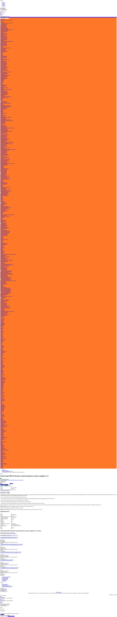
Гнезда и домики (3, 188)
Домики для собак (3, 43)
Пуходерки (2, 316)
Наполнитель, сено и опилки (5, 291)
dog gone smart (2, 339)
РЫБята (1, 457)
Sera (1, 397)
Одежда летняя (3, 50)
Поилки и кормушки (3, 294)
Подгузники (2, 35)
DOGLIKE (2, 340)
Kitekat (1, 363)
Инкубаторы (2, 295)
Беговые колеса (3, 282)
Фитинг (1, 248)
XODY (1, 412)
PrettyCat (1, 387)
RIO (1, 394)
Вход (1, 12)
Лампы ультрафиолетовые (4, 208)
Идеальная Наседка (3, 437)
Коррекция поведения (4, 91)
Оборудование (2, 201)
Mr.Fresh (1, 376)
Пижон (1, 451)
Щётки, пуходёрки (3, 315)
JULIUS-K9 (2, 361)
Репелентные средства (4, 142)
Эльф (1, 467)
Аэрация (1, 251)
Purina (1, 391)
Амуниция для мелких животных (5, 289)
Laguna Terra (2, 366)
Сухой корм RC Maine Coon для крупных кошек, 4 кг (9, 568)
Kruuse (1, 364)
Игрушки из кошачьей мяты (5, 147)
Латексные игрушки (3, 68)
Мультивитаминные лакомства (5, 106)
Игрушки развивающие (4, 154)
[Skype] (9, 485)
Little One (1, 367)
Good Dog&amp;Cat (3, 351)
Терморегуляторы (3, 215)
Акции (3, 2)
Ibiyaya (1, 356)
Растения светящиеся (4, 233)
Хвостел (1, 464)
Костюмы (1, 60)
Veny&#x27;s (2, 407)
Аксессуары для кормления (5, 179)
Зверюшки (2, 430)
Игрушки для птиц (3, 182)
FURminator (2, 346)
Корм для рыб (2, 226)
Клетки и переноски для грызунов (6, 273)
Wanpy (1, 411)
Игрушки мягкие (3, 153)
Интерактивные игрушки (4, 155)
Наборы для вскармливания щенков (6, 29)
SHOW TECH (2, 399)
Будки (1, 100)
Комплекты (2, 167)
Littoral (1, 368)
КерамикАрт (2, 439)
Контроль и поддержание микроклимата (7, 214)
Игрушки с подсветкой (4, 66)
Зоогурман (2, 432)
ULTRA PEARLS (3, 406)
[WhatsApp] (8, 485)
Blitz (1, 329)
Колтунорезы (2, 309)
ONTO (1, 380)
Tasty (1, 401)
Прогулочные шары (3, 283)
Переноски (2, 116)
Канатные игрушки (3, 67)
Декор (1, 196)
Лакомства (2, 104)
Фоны (1, 200)
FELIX (1, 343)
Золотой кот (2, 431)
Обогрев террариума (3, 210)
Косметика (2, 302)
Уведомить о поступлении (4, 484)
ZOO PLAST (2, 414)
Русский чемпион (3, 456)
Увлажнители (2, 217)
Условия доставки (5, 577)
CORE (1, 336)
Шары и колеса (3, 281)
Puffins (1, 390)
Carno (1, 330)
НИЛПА (1, 447)
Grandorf (1, 353)
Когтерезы (2, 308)
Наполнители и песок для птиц (5, 191)
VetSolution (2, 408)
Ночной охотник (3, 448)
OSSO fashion (2, 381)
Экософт (1, 466)
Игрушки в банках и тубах (4, 150)
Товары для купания (3, 38)
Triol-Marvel (2, 405)
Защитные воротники (4, 140)
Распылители (2, 245)
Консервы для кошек (3, 107)
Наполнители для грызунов (5, 278)
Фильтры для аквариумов (4, 265)
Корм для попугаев (3, 176)
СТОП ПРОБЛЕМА (3, 458)
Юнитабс (1, 468)
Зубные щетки (2, 141)
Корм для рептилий (3, 195)
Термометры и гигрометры (4, 216)
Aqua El (1, 322)
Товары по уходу (3, 301)
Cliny (1, 335)
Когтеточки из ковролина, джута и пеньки (7, 163)
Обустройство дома (3, 169)
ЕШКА (1, 428)
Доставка (3, 3)
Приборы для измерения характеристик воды (8, 254)
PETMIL (1, 385)
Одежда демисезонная (4, 51)
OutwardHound (2, 382)
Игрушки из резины (3, 64)
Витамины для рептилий (4, 194)
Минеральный (2, 121)
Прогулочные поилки (3, 129)
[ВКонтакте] (2, 485)
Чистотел (1, 465)
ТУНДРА (1, 461)
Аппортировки (2, 74)
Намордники (2, 79)
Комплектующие (3, 77)
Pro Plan (12, 515)
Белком (1, 419)
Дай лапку (2, 423)
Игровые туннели (3, 171)
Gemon (1, 348)
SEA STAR (2, 396)
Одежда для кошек (3, 172)
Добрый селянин (3, 426)
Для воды (2, 262)
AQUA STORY (2, 323)
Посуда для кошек (3, 125)
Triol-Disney (2, 404)
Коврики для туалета (3, 137)
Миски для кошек (3, 126)
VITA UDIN (2, 409)
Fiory (1, 344)
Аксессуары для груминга (4, 299)
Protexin (1, 389)
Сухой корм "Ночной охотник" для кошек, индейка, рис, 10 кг (10, 552)
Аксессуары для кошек (4, 168)
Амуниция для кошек (3, 164)
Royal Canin (2, 395)
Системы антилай (3, 92)
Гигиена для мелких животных (5, 290)
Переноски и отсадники (4, 206)
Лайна (1, 443)
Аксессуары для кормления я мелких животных (8, 280)
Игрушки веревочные (4, 73)
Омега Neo (2, 449)
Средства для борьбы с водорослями (6, 264)
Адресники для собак (4, 76)
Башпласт (2, 418)
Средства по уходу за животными (6, 296)
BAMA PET (2, 325)
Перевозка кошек (3, 115)
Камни (1, 237)
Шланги (1, 249)
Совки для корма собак (4, 30)
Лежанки (1, 111)
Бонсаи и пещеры (3, 228)
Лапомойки (2, 40)
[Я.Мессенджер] (0, 485)
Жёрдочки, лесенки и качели (5, 187)
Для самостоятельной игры (5, 75)
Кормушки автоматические (4, 256)
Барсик (1, 417)
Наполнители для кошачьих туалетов (6, 120)
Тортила (1, 460)
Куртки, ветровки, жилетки (4, 59)
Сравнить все (15, 535)
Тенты (1, 99)
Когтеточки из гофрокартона (5, 159)
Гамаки (1, 46)
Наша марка (2, 446)
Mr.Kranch (2, 377)
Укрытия (1, 199)
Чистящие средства (3, 39)
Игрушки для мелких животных (5, 288)
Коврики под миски (3, 127)
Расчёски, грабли (3, 313)
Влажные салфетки (3, 36)
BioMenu (1, 328)
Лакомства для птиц (3, 178)
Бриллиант (2, 420)
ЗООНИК (1, 434)
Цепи (1, 83)
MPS (1, 375)
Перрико (1, 450)
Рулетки (1, 82)
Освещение (2, 252)
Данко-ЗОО (2, 424)
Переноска (2, 95)
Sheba (1, 398)
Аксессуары (2, 202)
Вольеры (1, 98)
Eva (1, 342)
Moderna (1, 372)
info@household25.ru (3, 589)
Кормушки (2, 180)
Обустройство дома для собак (5, 47)
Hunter (1, 355)
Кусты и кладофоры (3, 230)
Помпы (1, 253)
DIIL (1, 338)
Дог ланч (1, 427)
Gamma (1, 347)
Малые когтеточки (3, 161)
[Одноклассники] (3, 485)
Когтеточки (2, 158)
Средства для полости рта (4, 305)
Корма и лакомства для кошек (5, 103)
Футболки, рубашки (3, 56)
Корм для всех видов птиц (4, 175)
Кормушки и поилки (3, 128)
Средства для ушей (3, 306)
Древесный (2, 123)
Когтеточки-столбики (3, 160)
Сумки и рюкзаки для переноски (5, 96)
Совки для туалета (3, 135)
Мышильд (2, 445)
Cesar (1, 333)
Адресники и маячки (3, 165)
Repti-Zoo (2, 393)
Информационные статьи (6, 585)
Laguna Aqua (2, 365)
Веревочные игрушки (4, 183)
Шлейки (1, 84)
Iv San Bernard (2, 358)
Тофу (1, 124)
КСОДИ (1, 442)
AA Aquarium (2, 319)
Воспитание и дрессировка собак (6, 89)
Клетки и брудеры (3, 297)
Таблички (1, 88)
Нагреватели (2, 257)
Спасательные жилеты (4, 93)
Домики (1, 109)
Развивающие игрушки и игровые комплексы (8, 149)
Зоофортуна (2, 435)
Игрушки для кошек (3, 146)
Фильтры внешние (3, 268)
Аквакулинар (2, 416)
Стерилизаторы (3, 259)
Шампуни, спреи (3, 144)
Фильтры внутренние (3, 269)
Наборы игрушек (3, 69)
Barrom (1, 326)
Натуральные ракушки (4, 239)
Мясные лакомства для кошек (5, 105)
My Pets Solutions (3, 378)
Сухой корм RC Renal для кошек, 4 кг (6, 560)
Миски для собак (3, 26)
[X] (6, 485)
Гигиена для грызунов (4, 276)
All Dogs (1, 321)
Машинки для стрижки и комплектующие (7, 311)
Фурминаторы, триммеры (4, 314)
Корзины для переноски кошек (5, 119)
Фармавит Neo (2, 463)
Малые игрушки (3, 148)
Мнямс (1, 444)
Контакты (3, 5)
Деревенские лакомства (4, 425)
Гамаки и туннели (3, 287)
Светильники (2, 209)
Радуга (1, 455)
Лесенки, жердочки (3, 184)
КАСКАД (1, 438)
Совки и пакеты (3, 33)
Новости (3, 4)
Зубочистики (2, 436)
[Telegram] (4, 485)
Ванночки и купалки (3, 190)
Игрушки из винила (3, 63)
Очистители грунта (3, 244)
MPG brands (2, 374)
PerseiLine (2, 384)
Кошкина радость (3, 441)
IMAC (1, 357)
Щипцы (1, 250)
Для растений (2, 263)
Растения (2, 219)
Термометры (2, 247)
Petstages (2, 386)
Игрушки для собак (3, 62)
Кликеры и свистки (3, 90)
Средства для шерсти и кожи (5, 307)
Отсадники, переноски (4, 243)
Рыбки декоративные (4, 225)
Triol (1, 403)
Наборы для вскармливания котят (6, 131)
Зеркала (1, 185)
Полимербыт (2, 453)
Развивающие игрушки (4, 70)
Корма (15, 533)
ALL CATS (2, 320)
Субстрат (2, 205)
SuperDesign (2, 400)
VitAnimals (2, 410)
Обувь (1, 52)
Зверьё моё (2, 429)
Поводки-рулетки (3, 85)
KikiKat (1, 362)
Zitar (1, 413)
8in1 (1, 318)
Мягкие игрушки (3, 65)
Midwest (1, 370)
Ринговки (2, 81)
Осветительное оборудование (5, 207)
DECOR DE (2, 337)
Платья (1, 58)
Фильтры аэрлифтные (4, 267)
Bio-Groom (2, 327)
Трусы (1, 54)
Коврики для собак (3, 44)
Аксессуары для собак (4, 87)
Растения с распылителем (4, 232)
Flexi (1, 345)
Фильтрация (2, 266)
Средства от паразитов (4, 300)
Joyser (1, 360)
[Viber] (7, 485)
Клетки (1, 114)
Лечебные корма (3, 108)
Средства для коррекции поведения (6, 41)
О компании (4, 580)
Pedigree (1, 383)
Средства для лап (3, 304)
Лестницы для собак (3, 45)
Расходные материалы (4, 258)
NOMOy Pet (2, 379)
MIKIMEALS (2, 371)
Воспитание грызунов (4, 275)
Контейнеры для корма (4, 28)
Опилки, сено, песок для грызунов (6, 277)
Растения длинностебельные (5, 231)
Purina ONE (2, 392)
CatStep (1, 332)
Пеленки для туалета (3, 34)
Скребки (1, 246)
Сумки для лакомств (3, 31)
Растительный (2, 122)
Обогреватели (2, 211)
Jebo (1, 359)
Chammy (1, 334)
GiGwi (1, 349)
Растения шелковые (3, 234)
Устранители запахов (4, 37)
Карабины (2, 86)
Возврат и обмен (5, 579)
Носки (1, 53)
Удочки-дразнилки (3, 156)
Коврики (1, 110)
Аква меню (2, 415)
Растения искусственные (4, 227)
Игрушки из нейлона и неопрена (5, 71)
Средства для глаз (3, 303)
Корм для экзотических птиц (5, 177)
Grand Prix (2, 352)
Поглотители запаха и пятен (5, 138)
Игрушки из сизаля (3, 152)
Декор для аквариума (4, 235)
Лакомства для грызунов (4, 272)
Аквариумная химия (3, 261)
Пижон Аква (2, 452)
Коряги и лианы (3, 220)
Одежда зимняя (3, 49)
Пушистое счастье (3, 454)
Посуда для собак (3, 25)
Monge (1, 373)
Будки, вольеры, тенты (4, 97)
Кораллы (1, 238)
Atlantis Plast (2, 324)
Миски (1, 181)
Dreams (1, 341)
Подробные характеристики (5, 490)
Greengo (1, 354)
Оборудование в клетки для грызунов (6, 274)
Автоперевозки (3, 118)
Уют (1, 462)
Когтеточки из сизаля (3, 162)
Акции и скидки (4, 584)
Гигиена (1, 32)
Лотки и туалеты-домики (4, 134)
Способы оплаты (5, 578)
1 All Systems (2, 317)
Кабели (1, 213)
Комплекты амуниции (4, 78)
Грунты (1, 197)
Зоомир (1, 433)
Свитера (1, 55)
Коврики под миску (3, 27)
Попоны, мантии (3, 57)
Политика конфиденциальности (7, 586)
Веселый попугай (3, 422)
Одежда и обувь (3, 48)
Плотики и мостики (3, 221)
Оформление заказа (11, 616)
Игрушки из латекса (3, 72)
